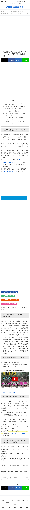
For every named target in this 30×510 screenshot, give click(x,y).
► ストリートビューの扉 (18, 433)
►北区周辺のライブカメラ (9, 304)
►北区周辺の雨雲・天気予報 (9, 292)
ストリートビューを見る (14, 197)
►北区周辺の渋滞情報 (8, 296)
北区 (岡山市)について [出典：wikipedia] (15, 106)
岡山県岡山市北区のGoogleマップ (13, 104)
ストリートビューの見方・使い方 (13, 111)
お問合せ (15, 505)
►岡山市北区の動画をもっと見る (10, 392)
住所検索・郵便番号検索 (10, 171)
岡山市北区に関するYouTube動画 (13, 108)
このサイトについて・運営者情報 (8, 501)
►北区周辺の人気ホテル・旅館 (10, 300)
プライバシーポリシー (22, 500)
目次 (13, 101)
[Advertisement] (15, 33)
